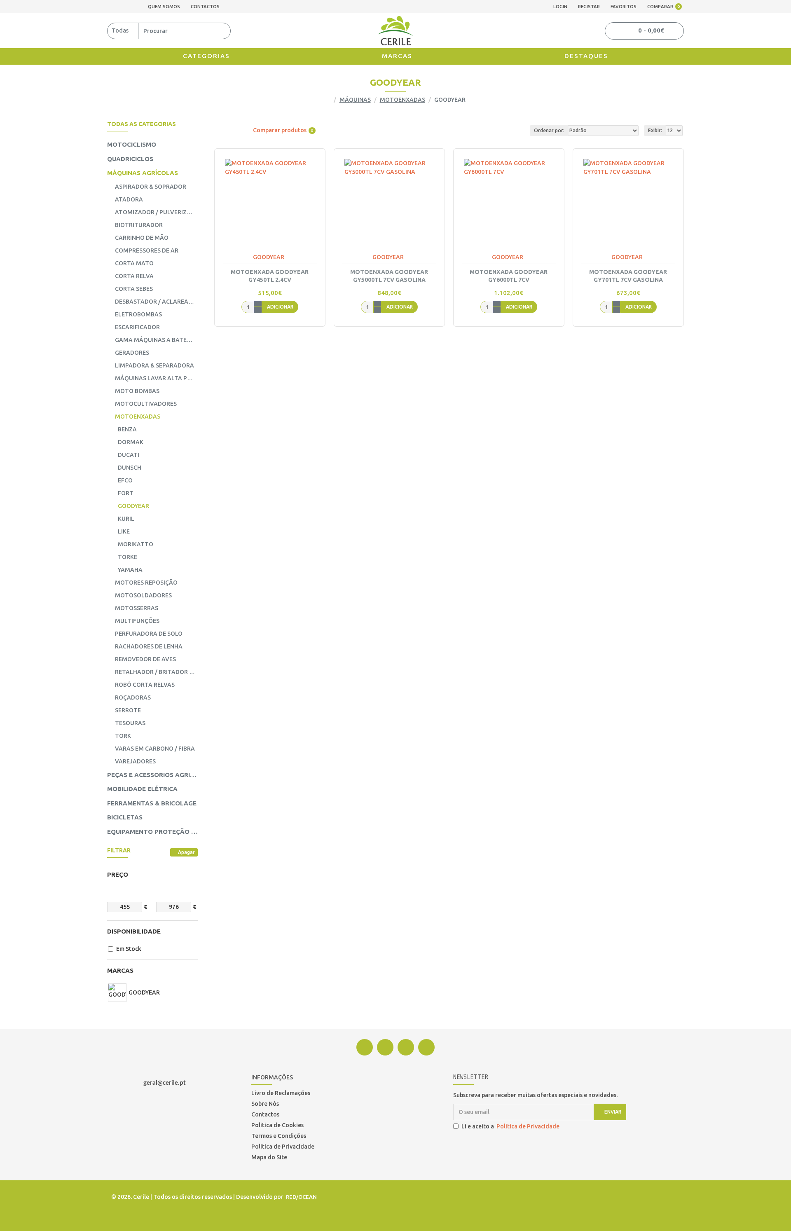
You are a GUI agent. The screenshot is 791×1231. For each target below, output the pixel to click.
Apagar (186, 852)
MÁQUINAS (355, 99)
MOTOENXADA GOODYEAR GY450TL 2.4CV (270, 276)
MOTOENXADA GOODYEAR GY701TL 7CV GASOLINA (628, 276)
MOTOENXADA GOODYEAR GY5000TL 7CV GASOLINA (389, 276)
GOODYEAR (268, 257)
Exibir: (655, 130)
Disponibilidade (134, 931)
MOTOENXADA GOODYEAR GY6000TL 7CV (509, 276)
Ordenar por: (549, 130)
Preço (117, 874)
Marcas (120, 970)
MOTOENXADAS (402, 99)
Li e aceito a (510, 1126)
